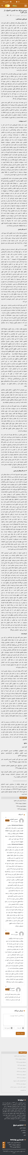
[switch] (7, 6)
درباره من (23, 1130)
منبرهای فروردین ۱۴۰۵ (21, 806)
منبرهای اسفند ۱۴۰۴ (22, 809)
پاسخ (7, 820)
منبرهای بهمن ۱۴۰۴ (22, 1068)
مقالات (24, 1133)
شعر (25, 1135)
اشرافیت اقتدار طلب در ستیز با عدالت (18, 1087)
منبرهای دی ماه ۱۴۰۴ (21, 1071)
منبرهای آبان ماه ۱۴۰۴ (21, 1084)
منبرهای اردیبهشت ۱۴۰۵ (21, 803)
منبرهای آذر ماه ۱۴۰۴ (21, 1078)
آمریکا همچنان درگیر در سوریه (19, 1081)
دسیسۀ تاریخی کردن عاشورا (20, 800)
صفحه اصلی (23, 1128)
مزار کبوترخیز (23, 1090)
